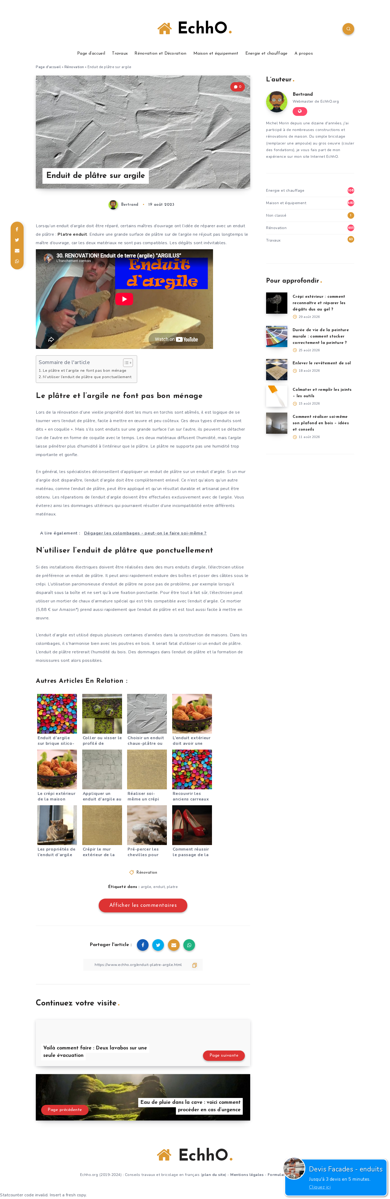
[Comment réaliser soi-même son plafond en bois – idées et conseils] (276, 423)
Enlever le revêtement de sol (322, 363)
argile (146, 886)
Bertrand (303, 94)
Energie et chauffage (266, 53)
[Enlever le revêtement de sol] (276, 369)
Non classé (276, 215)
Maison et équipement (216, 53)
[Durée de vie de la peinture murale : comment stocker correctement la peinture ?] (276, 336)
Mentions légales (246, 1174)
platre (172, 886)
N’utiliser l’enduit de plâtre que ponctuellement (87, 376)
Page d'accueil (48, 67)
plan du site (213, 1174)
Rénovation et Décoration (160, 53)
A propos (303, 53)
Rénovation (74, 67)
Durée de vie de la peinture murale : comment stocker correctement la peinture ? (321, 336)
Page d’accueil (91, 53)
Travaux (120, 53)
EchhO (200, 29)
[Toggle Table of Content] (125, 362)
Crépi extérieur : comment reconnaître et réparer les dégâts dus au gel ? (319, 303)
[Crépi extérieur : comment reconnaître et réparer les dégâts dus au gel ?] (276, 303)
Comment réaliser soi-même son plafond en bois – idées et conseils (321, 423)
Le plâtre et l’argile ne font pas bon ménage (85, 370)
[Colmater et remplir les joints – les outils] (276, 396)
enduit (159, 886)
